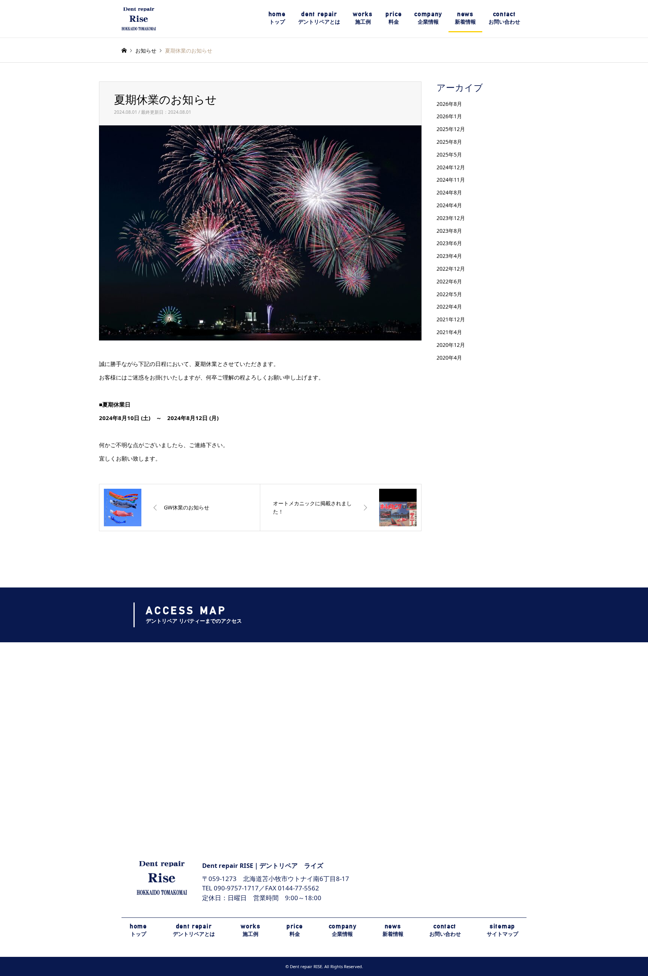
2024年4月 (449, 205)
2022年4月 (449, 306)
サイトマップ (502, 929)
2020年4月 (449, 357)
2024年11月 (450, 179)
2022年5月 (449, 294)
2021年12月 (450, 319)
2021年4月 (449, 332)
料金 (394, 17)
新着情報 (465, 17)
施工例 (362, 17)
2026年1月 (449, 116)
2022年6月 (449, 281)
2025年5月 (449, 154)
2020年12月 (450, 344)
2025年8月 (449, 141)
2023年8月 (449, 230)
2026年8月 (449, 103)
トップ (277, 17)
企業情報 (428, 17)
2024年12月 (450, 167)
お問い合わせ (504, 17)
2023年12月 (450, 217)
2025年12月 (450, 129)
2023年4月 (449, 255)
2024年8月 (449, 192)
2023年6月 (449, 243)
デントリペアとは (319, 17)
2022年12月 (450, 268)
